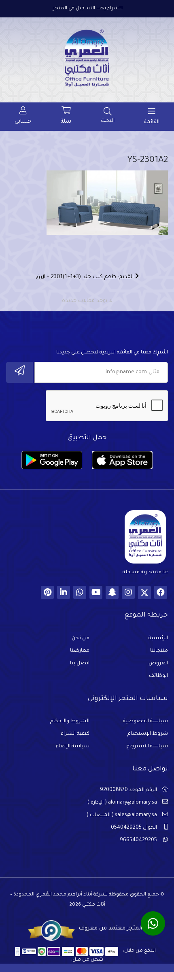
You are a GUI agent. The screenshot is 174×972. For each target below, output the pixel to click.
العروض (158, 663)
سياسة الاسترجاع (147, 746)
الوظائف (158, 676)
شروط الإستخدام (147, 734)
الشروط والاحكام (69, 721)
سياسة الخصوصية (145, 721)
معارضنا (79, 651)
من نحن (80, 638)
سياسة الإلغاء (72, 746)
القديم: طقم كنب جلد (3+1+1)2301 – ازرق (85, 277)
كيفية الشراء (75, 734)
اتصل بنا (79, 663)
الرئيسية (158, 638)
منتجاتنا (159, 651)
